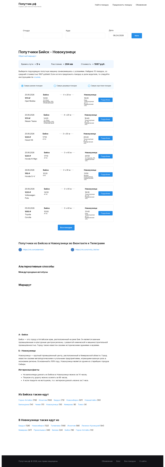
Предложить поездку (122, 5)
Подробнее (105, 100)
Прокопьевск (42, 430)
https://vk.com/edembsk (33, 249)
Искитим (45, 400)
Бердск (59, 400)
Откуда (26, 30)
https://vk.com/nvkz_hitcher (87, 249)
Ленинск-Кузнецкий (93, 426)
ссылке (37, 77)
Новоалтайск (93, 400)
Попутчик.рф (27, 3)
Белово (57, 430)
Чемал (39, 404)
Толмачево (58, 426)
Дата (111, 30)
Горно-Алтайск (28, 400)
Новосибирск (74, 400)
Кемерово (70, 404)
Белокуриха (26, 404)
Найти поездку (102, 5)
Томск (82, 404)
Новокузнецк (54, 404)
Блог (118, 461)
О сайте (142, 461)
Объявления (141, 5)
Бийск (69, 430)
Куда (68, 30)
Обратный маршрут (27, 56)
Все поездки (66, 227)
